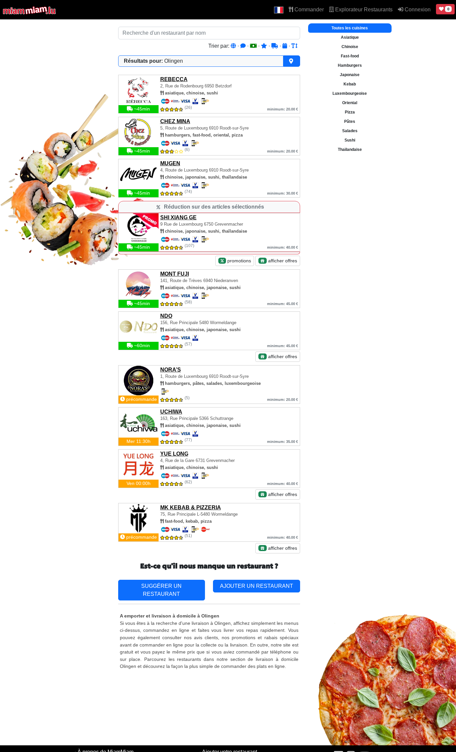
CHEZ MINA (175, 121)
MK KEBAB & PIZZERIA (190, 507)
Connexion (417, 9)
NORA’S (170, 369)
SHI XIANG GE (178, 217)
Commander (308, 9)
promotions (238, 260)
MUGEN (170, 163)
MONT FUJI (174, 274)
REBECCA (174, 79)
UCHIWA (171, 412)
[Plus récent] (285, 46)
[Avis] (243, 46)
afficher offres (282, 260)
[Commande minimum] (254, 46)
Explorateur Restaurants (363, 9)
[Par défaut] (234, 46)
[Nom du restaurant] (294, 46)
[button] (278, 9)
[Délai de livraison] (275, 46)
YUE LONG (174, 454)
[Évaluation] (264, 46)
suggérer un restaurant (161, 590)
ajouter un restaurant (256, 586)
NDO (166, 316)
